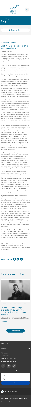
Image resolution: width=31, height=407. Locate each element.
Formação (4, 348)
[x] (21, 259)
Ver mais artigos (15, 330)
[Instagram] (14, 366)
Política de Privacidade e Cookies (9, 404)
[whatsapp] (18, 259)
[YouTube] (9, 366)
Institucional (4, 344)
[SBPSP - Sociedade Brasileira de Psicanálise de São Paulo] (14, 9)
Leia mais (4, 322)
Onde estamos (5, 355)
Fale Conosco (4, 353)
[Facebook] (14, 259)
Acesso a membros (11, 391)
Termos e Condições (6, 402)
